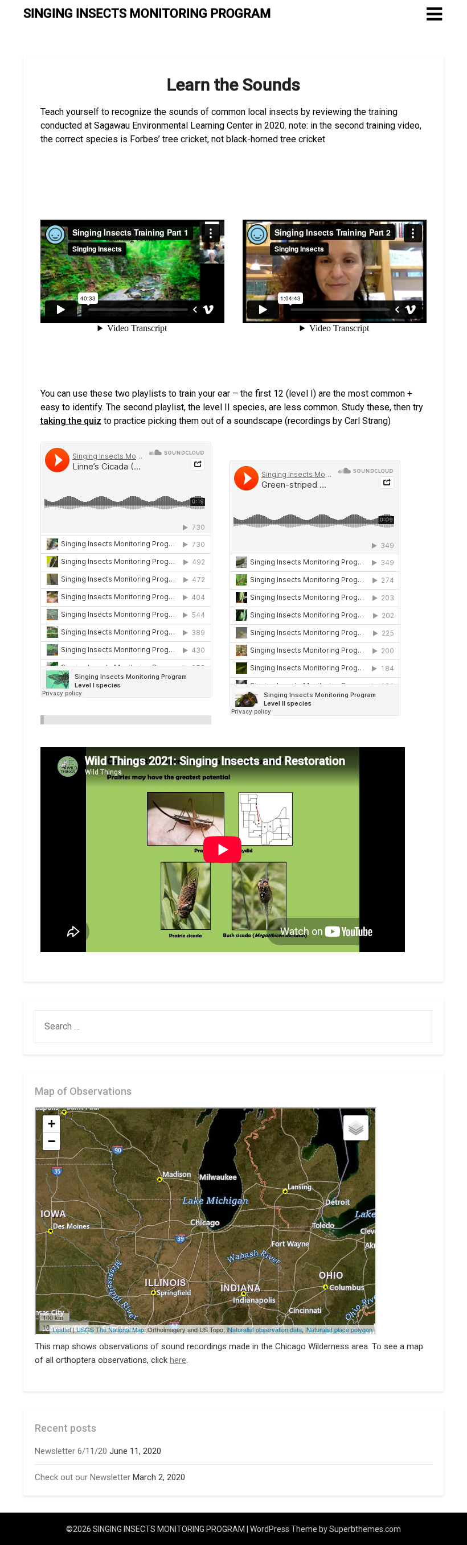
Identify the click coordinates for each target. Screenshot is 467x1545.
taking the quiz (70, 420)
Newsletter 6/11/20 (71, 1451)
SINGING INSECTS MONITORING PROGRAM (147, 13)
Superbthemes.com (365, 1529)
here (178, 1360)
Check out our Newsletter (82, 1477)
